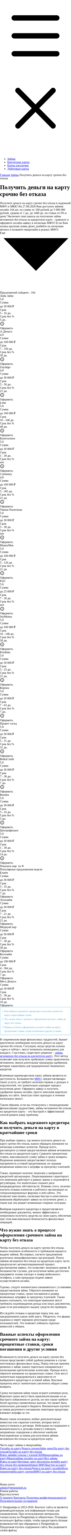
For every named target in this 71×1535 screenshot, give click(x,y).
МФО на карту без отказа (49, 1471)
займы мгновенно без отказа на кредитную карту (31, 1054)
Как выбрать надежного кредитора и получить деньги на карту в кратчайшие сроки (33, 1013)
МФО (38, 1078)
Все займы (51, 1458)
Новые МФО (37, 1464)
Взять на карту (9, 1461)
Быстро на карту (56, 1464)
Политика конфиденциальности (46, 1497)
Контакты (19, 1497)
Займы (11, 158)
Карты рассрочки (18, 165)
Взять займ (6, 1455)
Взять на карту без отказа (15, 1468)
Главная (5, 175)
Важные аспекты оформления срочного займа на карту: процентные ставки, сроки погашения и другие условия (32, 1029)
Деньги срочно (30, 1448)
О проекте (6, 1497)
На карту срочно (23, 1471)
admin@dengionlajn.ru (13, 1487)
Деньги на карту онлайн (46, 1468)
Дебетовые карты (18, 168)
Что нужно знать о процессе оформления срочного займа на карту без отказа (35, 1021)
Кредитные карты (18, 162)
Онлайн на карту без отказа (25, 1451)
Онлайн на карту (10, 1448)
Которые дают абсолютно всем (37, 1461)
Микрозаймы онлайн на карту (25, 1458)
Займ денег (47, 1448)
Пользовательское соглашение (19, 1500)
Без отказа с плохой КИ (28, 1455)
